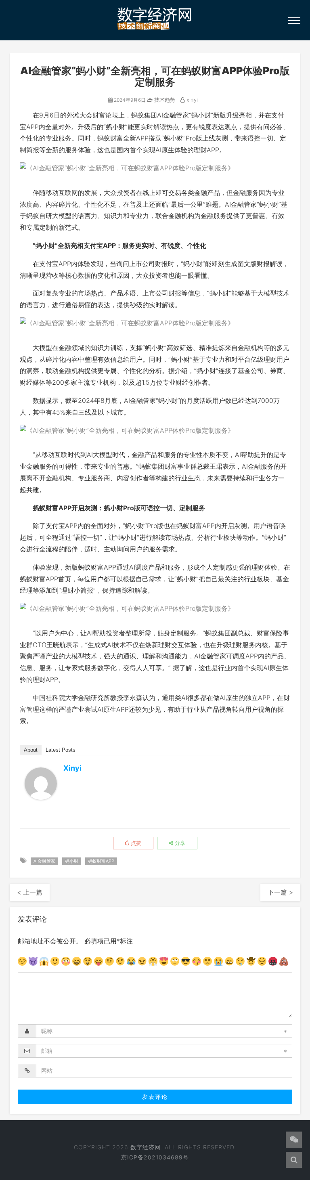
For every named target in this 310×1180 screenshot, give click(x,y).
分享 (179, 843)
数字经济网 (145, 1147)
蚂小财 (71, 861)
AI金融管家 (44, 861)
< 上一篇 (29, 892)
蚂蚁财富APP (101, 861)
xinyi (191, 99)
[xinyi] (41, 783)
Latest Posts (60, 750)
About (31, 750)
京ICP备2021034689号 (155, 1157)
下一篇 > (280, 892)
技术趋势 (164, 99)
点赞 (135, 843)
